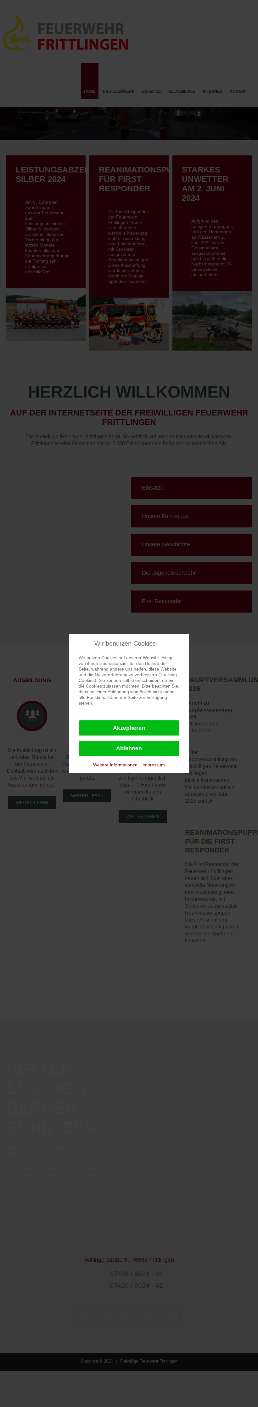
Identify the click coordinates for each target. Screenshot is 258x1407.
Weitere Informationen (115, 764)
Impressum (154, 764)
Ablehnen (129, 748)
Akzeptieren (129, 728)
